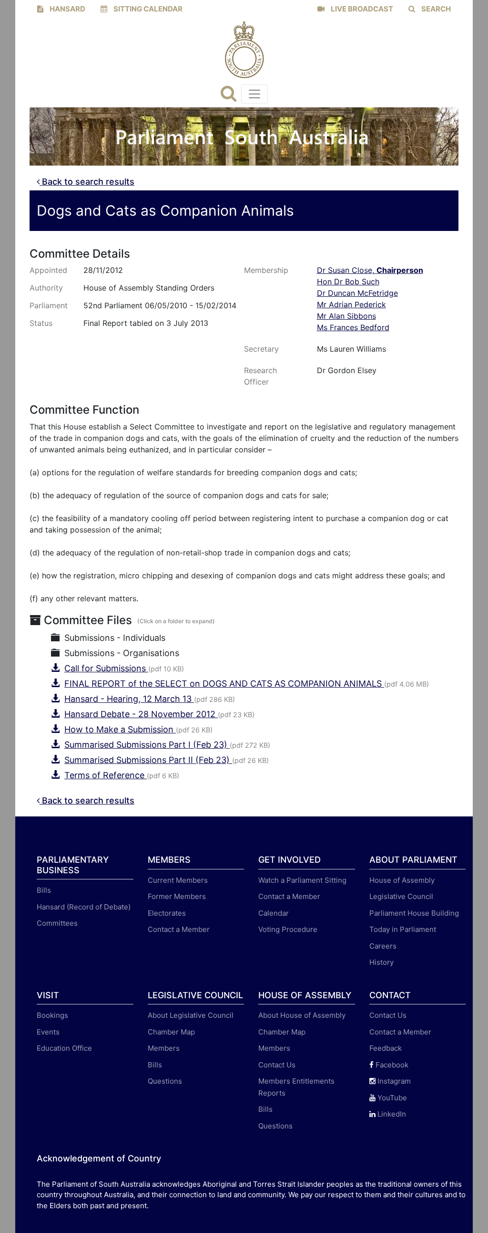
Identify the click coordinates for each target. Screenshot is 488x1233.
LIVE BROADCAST (361, 8)
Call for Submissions (106, 668)
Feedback (385, 1048)
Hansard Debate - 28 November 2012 (141, 714)
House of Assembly (402, 880)
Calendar (273, 913)
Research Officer (260, 376)
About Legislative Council (191, 1015)
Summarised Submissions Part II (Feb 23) (148, 760)
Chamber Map (171, 1031)
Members (164, 1048)
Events (48, 1031)
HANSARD (66, 8)
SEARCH (435, 8)
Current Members (178, 880)
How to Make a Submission (120, 729)
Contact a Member (179, 929)
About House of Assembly (302, 1015)
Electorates (167, 913)
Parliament (49, 305)
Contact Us (276, 1064)
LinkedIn (391, 1113)
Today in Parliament (402, 929)
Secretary (261, 349)
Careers (382, 946)
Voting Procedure (287, 929)
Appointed (48, 270)
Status (41, 323)
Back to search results (87, 182)
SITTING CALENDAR (147, 8)
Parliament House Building (414, 913)
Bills (44, 890)
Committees (57, 923)
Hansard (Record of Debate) (84, 906)
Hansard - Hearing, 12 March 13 (129, 699)
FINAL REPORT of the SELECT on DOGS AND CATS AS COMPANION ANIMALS (224, 684)
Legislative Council (401, 896)
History (381, 962)
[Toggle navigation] (254, 94)
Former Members (177, 896)
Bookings (52, 1015)
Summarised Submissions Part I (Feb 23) (147, 745)
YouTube (391, 1097)
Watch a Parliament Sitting (302, 880)
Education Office (64, 1048)
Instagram (393, 1081)
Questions (165, 1081)
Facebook (391, 1064)
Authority (46, 288)
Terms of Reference (105, 775)
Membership (266, 270)
